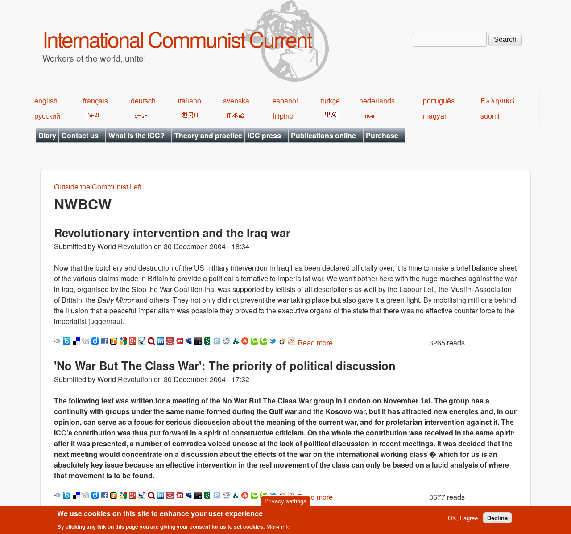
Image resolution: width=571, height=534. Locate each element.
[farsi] (139, 116)
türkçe (330, 100)
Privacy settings (285, 501)
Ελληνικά (497, 100)
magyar (435, 116)
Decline (497, 517)
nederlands (377, 100)
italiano (189, 100)
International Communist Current (176, 38)
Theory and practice (208, 135)
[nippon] (234, 116)
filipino (283, 116)
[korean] (189, 116)
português (439, 100)
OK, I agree (463, 517)
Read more (315, 342)
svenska (236, 100)
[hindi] (93, 116)
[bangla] (368, 116)
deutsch (143, 100)
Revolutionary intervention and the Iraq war (172, 232)
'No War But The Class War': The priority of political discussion (225, 365)
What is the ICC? (136, 135)
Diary (47, 135)
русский (47, 116)
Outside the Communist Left (97, 186)
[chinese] (329, 116)
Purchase (382, 135)
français (95, 100)
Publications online (323, 135)
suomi (490, 116)
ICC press (264, 135)
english (46, 100)
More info (278, 526)
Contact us (80, 135)
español (285, 100)
